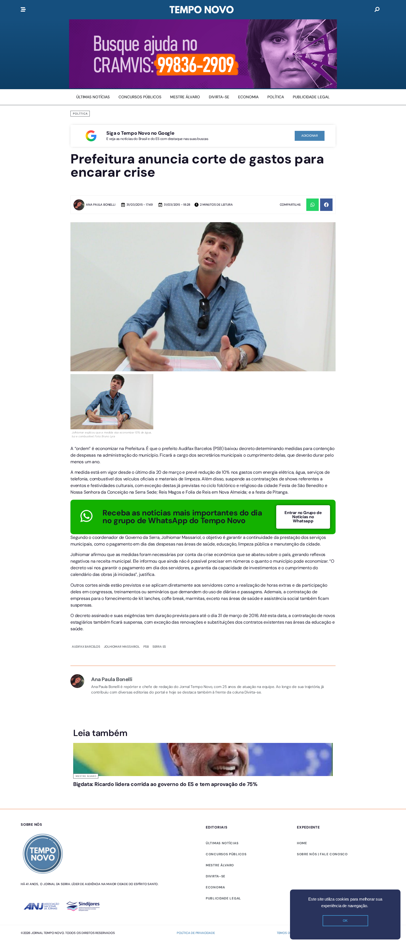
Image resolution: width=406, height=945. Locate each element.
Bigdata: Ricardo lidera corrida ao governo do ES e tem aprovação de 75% (165, 732)
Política (80, 113)
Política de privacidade (196, 881)
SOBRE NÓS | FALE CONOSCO (322, 803)
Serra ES (159, 595)
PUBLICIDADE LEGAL (223, 847)
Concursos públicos (226, 803)
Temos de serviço (291, 881)
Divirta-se (215, 825)
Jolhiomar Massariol (122, 595)
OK (345, 921)
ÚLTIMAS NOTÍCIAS (222, 792)
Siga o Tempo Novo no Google (140, 133)
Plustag (378, 881)
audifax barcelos (86, 595)
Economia (215, 836)
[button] (312, 204)
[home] (202, 9)
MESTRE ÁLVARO (220, 814)
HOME (302, 792)
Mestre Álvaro (86, 724)
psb (146, 595)
